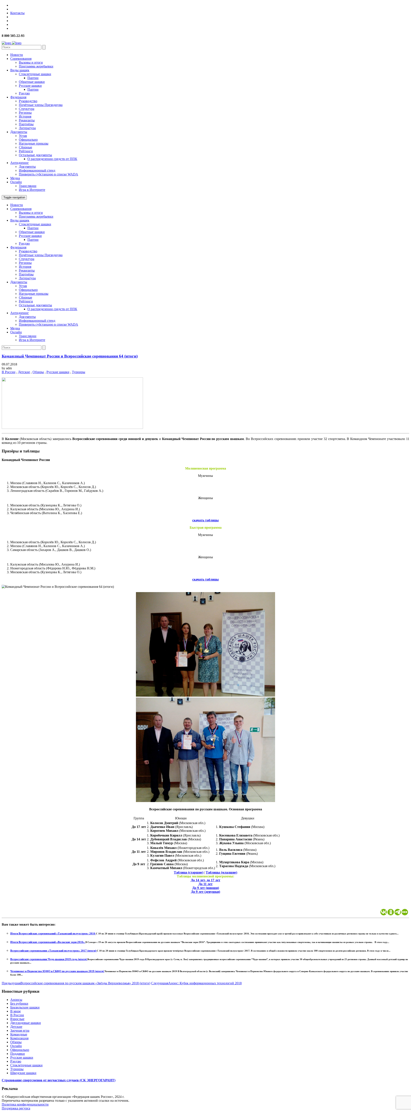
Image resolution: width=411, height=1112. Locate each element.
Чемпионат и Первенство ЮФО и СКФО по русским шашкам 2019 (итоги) (57, 971)
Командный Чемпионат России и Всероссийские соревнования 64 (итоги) (70, 356)
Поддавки (17, 1053)
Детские (24, 372)
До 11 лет (205, 884)
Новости (16, 55)
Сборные (25, 147)
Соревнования (20, 58)
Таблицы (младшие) (221, 872)
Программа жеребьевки (36, 66)
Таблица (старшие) (188, 872)
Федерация (18, 97)
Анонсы (16, 999)
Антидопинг (19, 163)
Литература (27, 128)
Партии (33, 78)
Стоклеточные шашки (35, 74)
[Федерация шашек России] (11, 43)
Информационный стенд (37, 170)
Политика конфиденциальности (25, 1104)
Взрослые (17, 1019)
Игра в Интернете (32, 190)
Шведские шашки (23, 1073)
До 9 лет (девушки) (205, 891)
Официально (28, 139)
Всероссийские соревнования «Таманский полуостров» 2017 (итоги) (53, 950)
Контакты (17, 13)
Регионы (25, 112)
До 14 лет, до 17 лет (205, 880)
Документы (18, 132)
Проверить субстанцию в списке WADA (48, 174)
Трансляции (27, 186)
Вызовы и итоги (31, 62)
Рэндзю (24, 93)
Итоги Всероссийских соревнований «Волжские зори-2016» (47, 942)
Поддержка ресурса (16, 1108)
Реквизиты (27, 120)
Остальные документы (35, 155)
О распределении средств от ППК (52, 159)
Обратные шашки (32, 82)
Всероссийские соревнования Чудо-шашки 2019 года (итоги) (48, 959)
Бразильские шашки (25, 1007)
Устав (23, 136)
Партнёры (26, 124)
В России (8, 372)
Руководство (28, 101)
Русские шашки (30, 85)
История (25, 116)
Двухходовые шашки (25, 1023)
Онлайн (16, 182)
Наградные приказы (33, 143)
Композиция (19, 1038)
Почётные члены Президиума (41, 105)
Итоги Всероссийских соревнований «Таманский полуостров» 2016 (53, 933)
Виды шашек (19, 70)
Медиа (15, 178)
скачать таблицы (205, 520)
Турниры (78, 372)
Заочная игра (19, 1030)
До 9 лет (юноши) (205, 888)
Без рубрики (19, 1003)
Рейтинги (26, 151)
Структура (26, 109)
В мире (15, 1011)
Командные (18, 1034)
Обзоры (38, 372)
